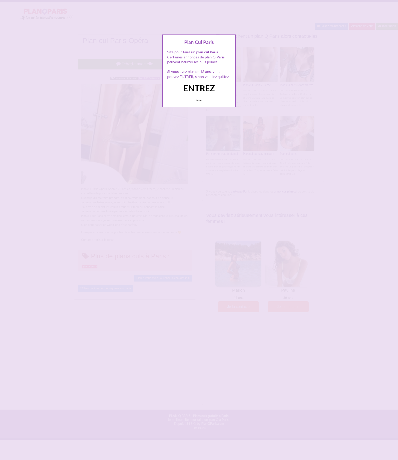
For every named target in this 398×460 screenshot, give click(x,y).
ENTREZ (199, 89)
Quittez (199, 100)
